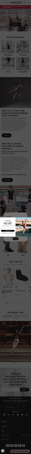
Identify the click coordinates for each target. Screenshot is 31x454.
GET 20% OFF (8, 230)
